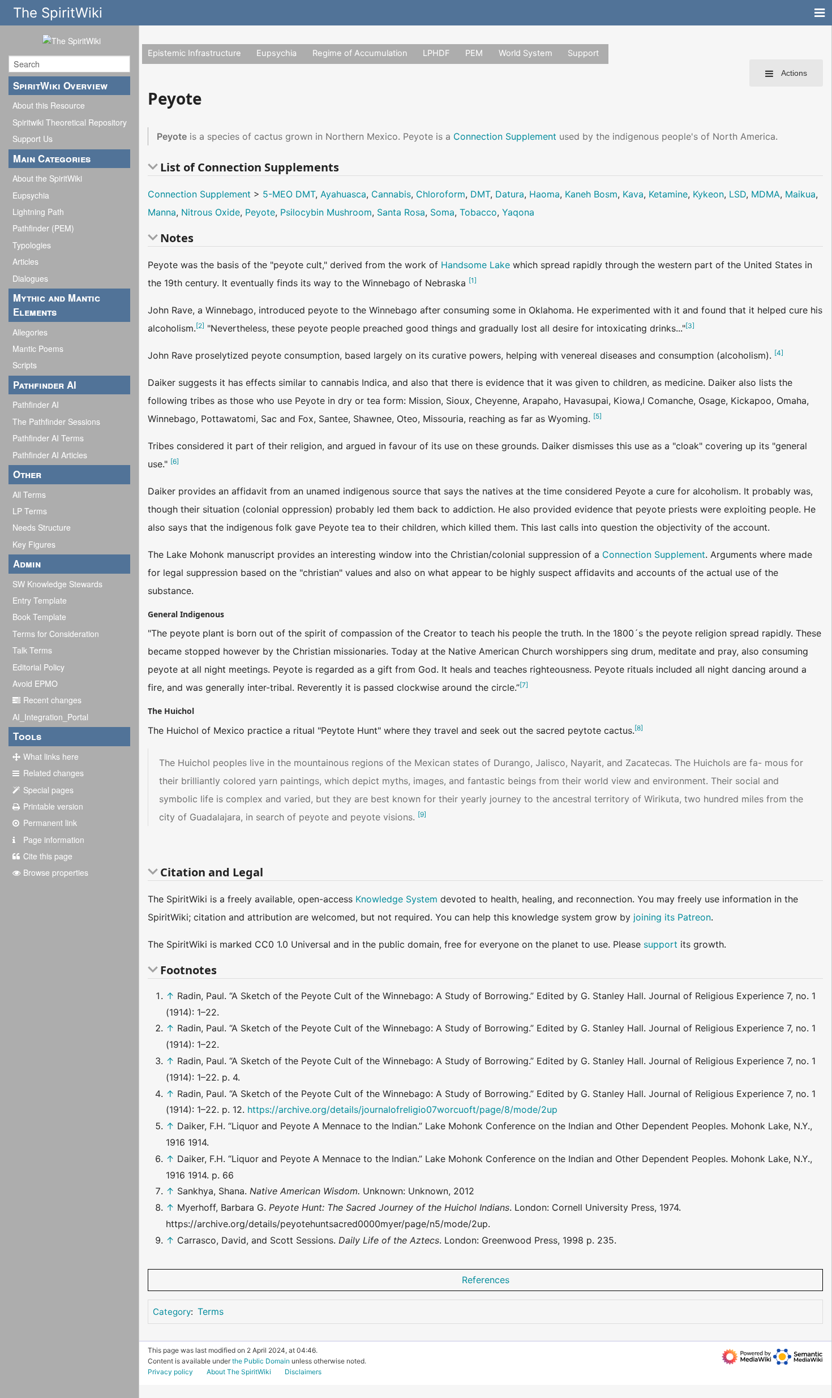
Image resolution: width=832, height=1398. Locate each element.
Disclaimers (303, 1371)
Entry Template (39, 600)
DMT (480, 194)
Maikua (800, 194)
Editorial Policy (38, 667)
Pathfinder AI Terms (48, 438)
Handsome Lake (475, 264)
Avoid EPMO (35, 683)
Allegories (30, 332)
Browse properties (55, 872)
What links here (51, 756)
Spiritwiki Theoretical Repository (69, 122)
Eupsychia (30, 195)
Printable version (53, 806)
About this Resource (48, 105)
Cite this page (47, 856)
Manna (162, 212)
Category (172, 1311)
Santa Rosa (401, 212)
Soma (442, 212)
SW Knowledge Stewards (57, 584)
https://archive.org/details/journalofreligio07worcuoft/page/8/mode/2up (402, 1109)
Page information (53, 839)
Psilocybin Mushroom (326, 212)
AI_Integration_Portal (50, 716)
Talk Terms (32, 650)
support (660, 944)
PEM (474, 53)
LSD (737, 194)
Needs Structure (41, 527)
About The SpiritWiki (239, 1371)
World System (525, 53)
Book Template (39, 616)
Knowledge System (396, 899)
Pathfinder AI (35, 404)
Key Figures (33, 544)
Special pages (48, 789)
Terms (211, 1311)
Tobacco (478, 212)
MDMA (765, 194)
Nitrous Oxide (210, 212)
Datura (509, 194)
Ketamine (668, 194)
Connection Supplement (504, 136)
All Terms (29, 494)
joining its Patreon (672, 917)
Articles (25, 261)
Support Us (32, 138)
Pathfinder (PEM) (43, 228)
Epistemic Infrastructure (194, 53)
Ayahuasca (343, 194)
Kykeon (708, 194)
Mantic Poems (37, 348)
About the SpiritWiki (47, 178)
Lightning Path (38, 211)
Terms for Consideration (55, 633)
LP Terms (29, 511)
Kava (633, 194)
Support (583, 53)
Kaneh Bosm (591, 194)
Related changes (53, 772)
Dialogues (30, 278)
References (485, 1279)
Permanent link (50, 822)
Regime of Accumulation (360, 53)
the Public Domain (261, 1361)
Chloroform (440, 194)
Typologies (31, 245)
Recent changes (52, 700)
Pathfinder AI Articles (49, 455)
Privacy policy (170, 1371)
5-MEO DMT (289, 194)
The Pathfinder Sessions (56, 421)
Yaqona (518, 212)
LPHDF (436, 53)
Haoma (544, 194)
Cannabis (391, 194)
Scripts (24, 365)
